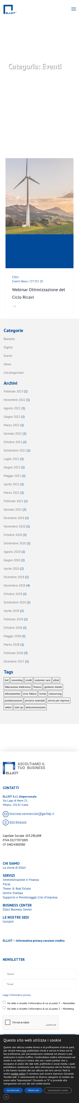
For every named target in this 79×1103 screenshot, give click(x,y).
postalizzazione (13, 700)
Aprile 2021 (11, 484)
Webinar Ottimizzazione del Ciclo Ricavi (38, 293)
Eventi (16, 281)
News (24, 281)
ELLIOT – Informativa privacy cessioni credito (34, 941)
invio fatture (29, 693)
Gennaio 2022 (13, 434)
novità (42, 693)
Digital (8, 347)
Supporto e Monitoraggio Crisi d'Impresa (30, 897)
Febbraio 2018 (13, 653)
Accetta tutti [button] (13, 1090)
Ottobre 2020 (13, 535)
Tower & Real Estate (17, 889)
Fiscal (6, 884)
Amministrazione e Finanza (21, 880)
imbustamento (12, 693)
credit (29, 680)
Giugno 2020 (12, 560)
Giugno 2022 (12, 417)
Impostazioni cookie (58, 1090)
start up (19, 707)
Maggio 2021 (12, 476)
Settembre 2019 (15, 602)
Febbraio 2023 (13, 391)
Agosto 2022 (12, 408)
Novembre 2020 (14, 526)
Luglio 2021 (11, 459)
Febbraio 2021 (13, 501)
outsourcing (55, 693)
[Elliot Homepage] (10, 11)
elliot (56, 680)
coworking (17, 680)
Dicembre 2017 (14, 661)
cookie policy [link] (18, 1073)
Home (24, 87)
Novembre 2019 (14, 585)
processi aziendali (35, 700)
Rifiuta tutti (33, 1090)
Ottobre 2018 (13, 628)
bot (6, 680)
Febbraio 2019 (13, 619)
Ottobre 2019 (13, 594)
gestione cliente (53, 687)
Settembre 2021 (15, 450)
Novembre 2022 (14, 400)
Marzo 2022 (11, 425)
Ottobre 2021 (13, 442)
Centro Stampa (13, 893)
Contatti (8, 922)
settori (8, 707)
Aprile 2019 (11, 611)
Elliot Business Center (17, 909)
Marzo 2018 (11, 644)
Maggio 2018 (12, 636)
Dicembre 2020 (14, 518)
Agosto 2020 (12, 552)
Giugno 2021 (12, 467)
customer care (42, 680)
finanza (37, 687)
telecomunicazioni (36, 707)
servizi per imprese (58, 700)
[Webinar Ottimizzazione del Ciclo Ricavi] (39, 196)
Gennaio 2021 (13, 509)
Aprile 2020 (11, 569)
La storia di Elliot (14, 868)
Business (9, 339)
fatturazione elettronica (17, 687)
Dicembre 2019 (14, 577)
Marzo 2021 (11, 493)
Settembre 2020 (15, 543)
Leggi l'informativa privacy (17, 995)
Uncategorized (13, 373)
